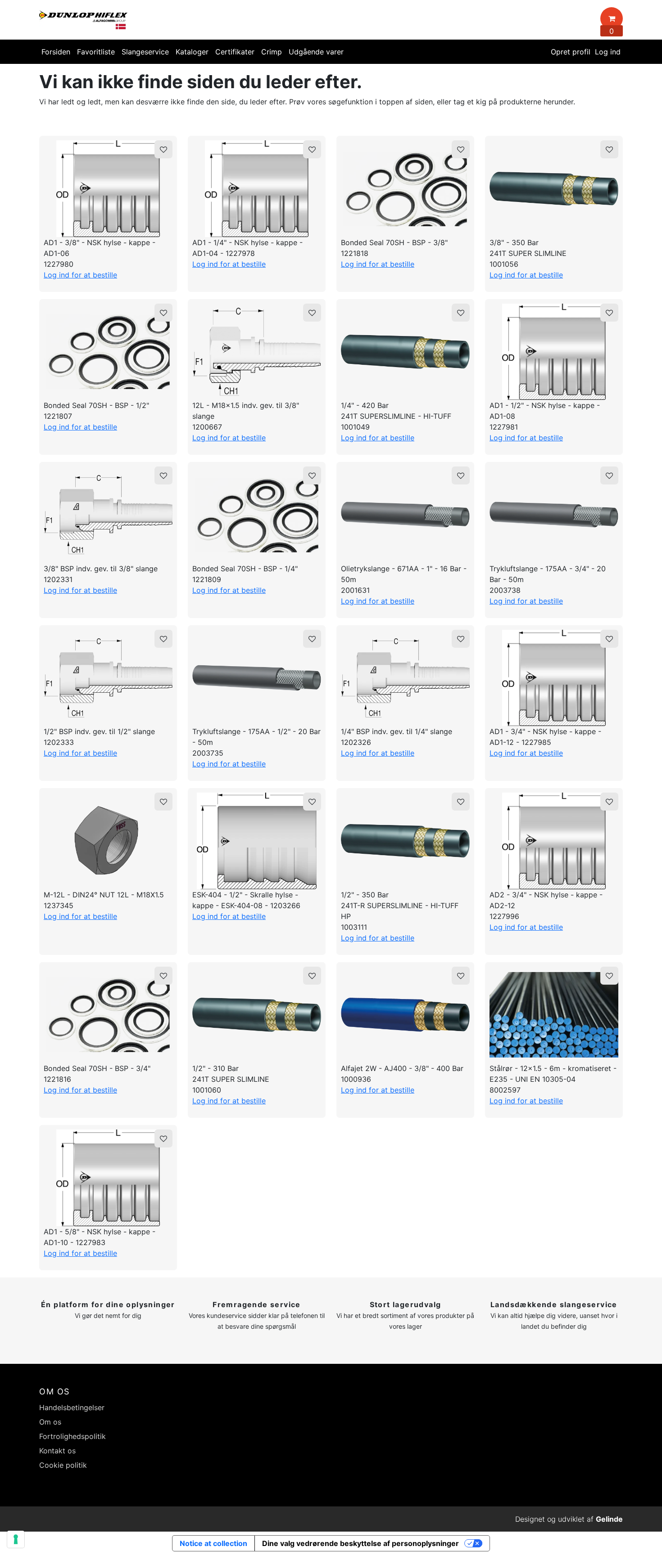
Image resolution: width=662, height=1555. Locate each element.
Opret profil (570, 51)
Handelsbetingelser (71, 1407)
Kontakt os (57, 1450)
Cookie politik (63, 1465)
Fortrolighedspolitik (72, 1436)
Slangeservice (145, 51)
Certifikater (234, 51)
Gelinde (609, 1519)
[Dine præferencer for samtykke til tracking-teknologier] (15, 1539)
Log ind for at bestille (80, 274)
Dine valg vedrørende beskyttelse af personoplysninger (360, 1543)
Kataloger (192, 51)
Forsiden (55, 51)
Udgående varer (316, 51)
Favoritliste (96, 51)
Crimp (271, 51)
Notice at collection (213, 1543)
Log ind (608, 51)
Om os (50, 1421)
